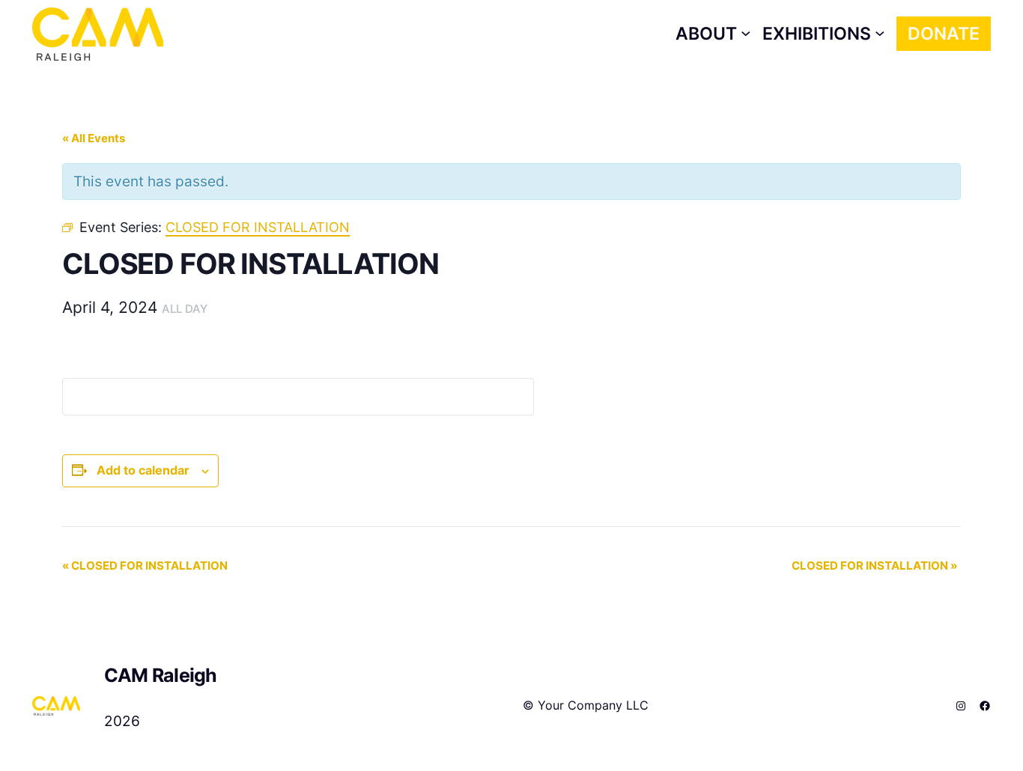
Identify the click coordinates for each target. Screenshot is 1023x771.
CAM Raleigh (160, 675)
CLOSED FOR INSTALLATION (145, 565)
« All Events (93, 138)
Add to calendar (143, 470)
